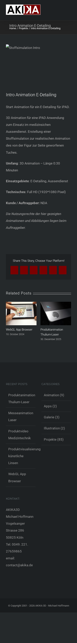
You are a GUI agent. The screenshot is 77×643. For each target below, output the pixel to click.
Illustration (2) (54, 428)
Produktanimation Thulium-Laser (21, 398)
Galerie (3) (51, 417)
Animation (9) (54, 395)
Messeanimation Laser (20, 416)
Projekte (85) (54, 439)
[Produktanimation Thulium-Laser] (55, 304)
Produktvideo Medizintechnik (19, 434)
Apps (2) (50, 406)
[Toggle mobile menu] (69, 13)
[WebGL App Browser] (21, 304)
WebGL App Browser (19, 329)
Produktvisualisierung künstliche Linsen (21, 456)
